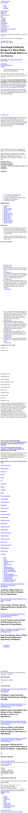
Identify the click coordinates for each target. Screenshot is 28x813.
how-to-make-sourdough (10, 571)
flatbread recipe (12, 117)
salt (14, 200)
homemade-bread (8, 567)
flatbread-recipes (8, 564)
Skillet (5, 207)
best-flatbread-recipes (9, 561)
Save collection (4, 773)
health (5, 6)
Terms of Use (7, 803)
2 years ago (10, 674)
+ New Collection (5, 771)
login (6, 2)
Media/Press (7, 799)
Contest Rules (7, 807)
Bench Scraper (7, 210)
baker (5, 558)
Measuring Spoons (8, 214)
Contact (6, 797)
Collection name (5, 765)
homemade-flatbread (9, 568)
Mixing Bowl (7, 218)
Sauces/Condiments (5, 724)
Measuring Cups (8, 212)
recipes (5, 572)
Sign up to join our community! (8, 29)
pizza (24, 150)
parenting (6, 8)
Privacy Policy (7, 804)
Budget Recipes (18, 59)
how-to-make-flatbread (9, 570)
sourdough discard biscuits (17, 87)
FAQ (5, 800)
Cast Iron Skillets (4, 499)
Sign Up (6, 10)
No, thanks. (9, 41)
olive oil (16, 199)
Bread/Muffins (4, 59)
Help (5, 801)
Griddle (5, 211)
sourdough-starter (8, 578)
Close (11, 771)
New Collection (8, 764)
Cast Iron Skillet (8, 208)
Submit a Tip (4, 12)
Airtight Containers (8, 221)
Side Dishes (11, 59)
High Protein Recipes (6, 616)
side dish (20, 149)
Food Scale (6, 205)
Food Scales (3, 554)
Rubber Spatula (7, 217)
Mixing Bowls (4, 505)
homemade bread (20, 123)
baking (5, 560)
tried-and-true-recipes (9, 581)
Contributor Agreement (9, 806)
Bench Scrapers (4, 523)
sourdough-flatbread (9, 574)
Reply (4, 674)
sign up (2, 2)
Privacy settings (19, 811)
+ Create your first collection (8, 761)
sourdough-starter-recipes (10, 579)
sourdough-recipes (8, 577)
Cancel (11, 773)
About (5, 796)
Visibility (3, 768)
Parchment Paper (8, 219)
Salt (1, 480)
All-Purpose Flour (5, 468)
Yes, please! (3, 41)
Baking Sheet (7, 215)
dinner (2, 150)
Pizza (2, 601)
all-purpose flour (17, 194)
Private (9, 770)
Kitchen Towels (8, 222)
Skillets (2, 493)
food (5, 5)
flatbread (6, 563)
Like (2, 674)
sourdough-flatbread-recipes (10, 575)
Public (4, 770)
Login (2, 10)
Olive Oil (3, 474)
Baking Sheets (4, 511)
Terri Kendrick (4, 671)
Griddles (2, 486)
